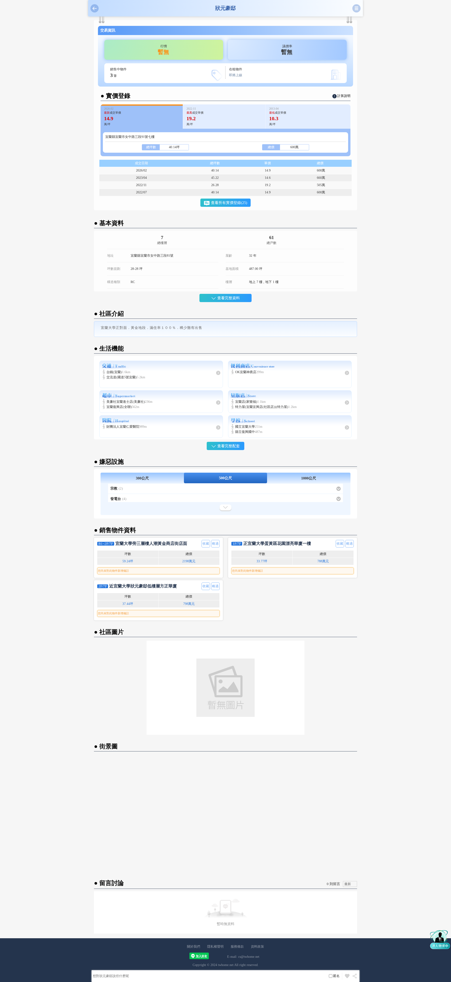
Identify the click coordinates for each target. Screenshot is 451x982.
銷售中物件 (118, 73)
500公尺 (225, 478)
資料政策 (257, 946)
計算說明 (343, 96)
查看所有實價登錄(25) (229, 203)
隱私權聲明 (215, 946)
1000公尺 (308, 478)
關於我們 (193, 946)
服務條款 (237, 946)
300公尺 (142, 478)
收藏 (205, 543)
